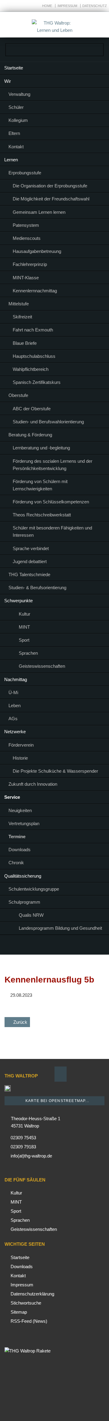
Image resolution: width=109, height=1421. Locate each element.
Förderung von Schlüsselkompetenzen (51, 501)
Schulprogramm (24, 902)
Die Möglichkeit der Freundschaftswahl (51, 198)
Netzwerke (15, 731)
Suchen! (97, 24)
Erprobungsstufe (24, 172)
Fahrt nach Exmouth (33, 329)
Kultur (24, 613)
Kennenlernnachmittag (35, 290)
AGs (13, 718)
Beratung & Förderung (30, 434)
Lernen (11, 159)
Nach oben (60, 1074)
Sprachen (28, 653)
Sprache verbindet (31, 548)
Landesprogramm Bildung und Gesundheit (60, 928)
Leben (14, 705)
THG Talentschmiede (29, 574)
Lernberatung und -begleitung (41, 447)
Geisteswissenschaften (42, 666)
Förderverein (21, 744)
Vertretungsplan (23, 823)
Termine (16, 836)
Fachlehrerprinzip (30, 264)
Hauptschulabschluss (34, 356)
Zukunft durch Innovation (32, 784)
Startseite (13, 67)
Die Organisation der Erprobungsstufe (50, 185)
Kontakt (16, 146)
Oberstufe (18, 395)
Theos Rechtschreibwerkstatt (42, 514)
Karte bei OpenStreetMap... (56, 1101)
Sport (24, 640)
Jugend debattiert (30, 561)
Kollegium (18, 120)
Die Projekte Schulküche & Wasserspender (55, 771)
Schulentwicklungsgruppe (33, 889)
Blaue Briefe (25, 343)
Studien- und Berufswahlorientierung (48, 421)
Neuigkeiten (20, 810)
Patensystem (26, 225)
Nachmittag (15, 679)
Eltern (14, 133)
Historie (20, 758)
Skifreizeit (22, 316)
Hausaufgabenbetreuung (37, 251)
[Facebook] (47, 945)
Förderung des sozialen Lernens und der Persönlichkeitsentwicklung (52, 465)
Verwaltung (19, 94)
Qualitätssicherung (22, 875)
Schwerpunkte (18, 600)
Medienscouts (27, 238)
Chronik (16, 862)
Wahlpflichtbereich (30, 369)
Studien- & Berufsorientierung (37, 587)
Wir (7, 81)
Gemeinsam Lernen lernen (39, 212)
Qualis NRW (31, 915)
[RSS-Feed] (61, 945)
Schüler (16, 107)
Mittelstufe (18, 303)
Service (12, 797)
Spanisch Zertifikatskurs (37, 382)
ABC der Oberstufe (32, 408)
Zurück (20, 1022)
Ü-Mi (13, 692)
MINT (24, 627)
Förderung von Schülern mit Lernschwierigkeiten (40, 485)
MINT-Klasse (26, 277)
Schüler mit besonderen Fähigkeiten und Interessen (52, 531)
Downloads (19, 849)
